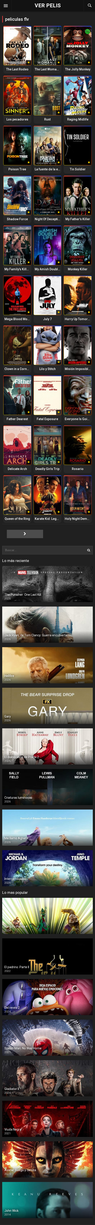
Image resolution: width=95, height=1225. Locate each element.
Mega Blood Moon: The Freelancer (29, 319)
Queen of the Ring (17, 518)
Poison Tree (17, 169)
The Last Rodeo (17, 69)
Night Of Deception (48, 219)
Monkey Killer (77, 269)
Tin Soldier (78, 169)
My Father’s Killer (77, 219)
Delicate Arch (17, 469)
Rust (47, 119)
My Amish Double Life (50, 269)
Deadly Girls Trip (47, 469)
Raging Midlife (77, 119)
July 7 (47, 319)
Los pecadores (17, 119)
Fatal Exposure (47, 419)
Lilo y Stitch (47, 369)
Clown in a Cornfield (18, 369)
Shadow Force (17, 219)
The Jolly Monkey (77, 69)
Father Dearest (17, 419)
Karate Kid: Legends (49, 518)
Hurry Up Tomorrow (79, 319)
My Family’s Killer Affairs (22, 269)
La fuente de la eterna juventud (56, 169)
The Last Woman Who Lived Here (58, 69)
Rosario (78, 469)
